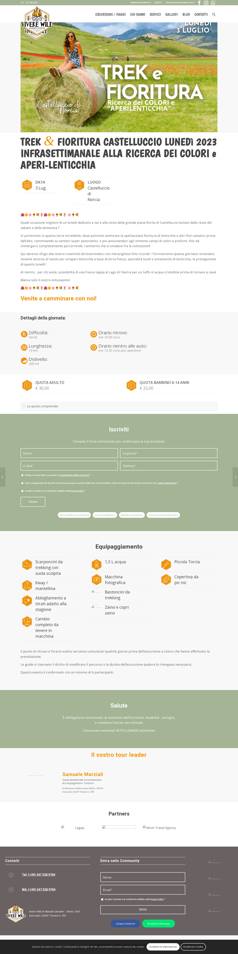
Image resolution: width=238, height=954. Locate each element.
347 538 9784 (31, 2)
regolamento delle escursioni (74, 475)
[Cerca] (213, 13)
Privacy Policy (77, 490)
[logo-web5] (37, 13)
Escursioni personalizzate (180, 2)
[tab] (119, 406)
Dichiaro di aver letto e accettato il (58, 475)
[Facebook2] (214, 866)
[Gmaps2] (214, 899)
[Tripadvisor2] (214, 915)
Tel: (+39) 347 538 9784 (38, 874)
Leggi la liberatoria (167, 483)
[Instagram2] (214, 883)
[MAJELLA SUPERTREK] (235, 477)
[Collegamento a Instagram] (206, 2)
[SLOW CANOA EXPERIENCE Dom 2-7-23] (2, 477)
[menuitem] (141, 2)
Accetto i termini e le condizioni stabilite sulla (55, 490)
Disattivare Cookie (193, 946)
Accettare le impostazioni (163, 946)
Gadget (158, 2)
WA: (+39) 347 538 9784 (38, 889)
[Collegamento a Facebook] (199, 2)
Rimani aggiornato (141, 2)
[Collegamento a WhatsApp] (213, 2)
